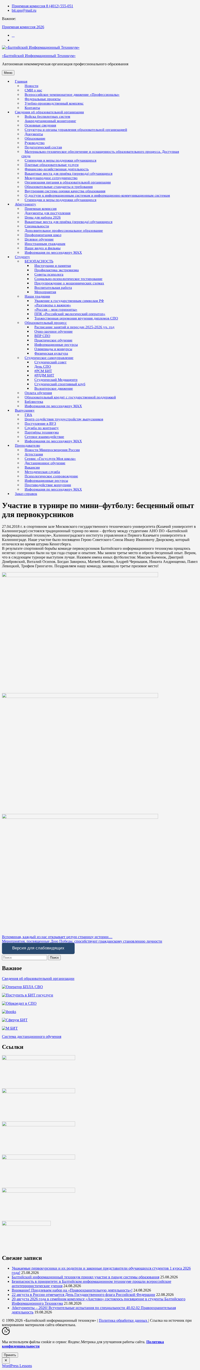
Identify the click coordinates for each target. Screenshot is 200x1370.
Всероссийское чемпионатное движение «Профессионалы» (72, 94)
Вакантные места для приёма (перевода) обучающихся (68, 222)
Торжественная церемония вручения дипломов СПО (76, 318)
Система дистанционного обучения (31, 1036)
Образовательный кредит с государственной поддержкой (70, 397)
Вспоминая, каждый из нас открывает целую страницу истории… (57, 937)
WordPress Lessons (17, 1366)
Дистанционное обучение (45, 463)
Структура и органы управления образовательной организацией (76, 130)
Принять (10, 1355)
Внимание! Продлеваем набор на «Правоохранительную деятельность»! (72, 1290)
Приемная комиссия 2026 (23, 27)
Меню (8, 73)
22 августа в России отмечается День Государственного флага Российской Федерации (83, 1295)
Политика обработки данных (123, 1320)
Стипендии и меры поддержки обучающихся (60, 200)
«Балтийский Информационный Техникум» (39, 56)
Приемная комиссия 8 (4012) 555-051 (42, 6)
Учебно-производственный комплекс (54, 103)
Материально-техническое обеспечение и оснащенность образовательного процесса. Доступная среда (100, 154)
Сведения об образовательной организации (38, 978)
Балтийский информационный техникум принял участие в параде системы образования (85, 1277)
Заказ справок (26, 494)
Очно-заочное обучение (53, 331)
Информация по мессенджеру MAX (53, 252)
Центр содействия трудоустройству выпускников (64, 419)
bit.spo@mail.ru (24, 10)
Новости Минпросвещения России (52, 450)
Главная (21, 81)
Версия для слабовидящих (38, 948)
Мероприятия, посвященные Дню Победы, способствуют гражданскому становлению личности (82, 941)
